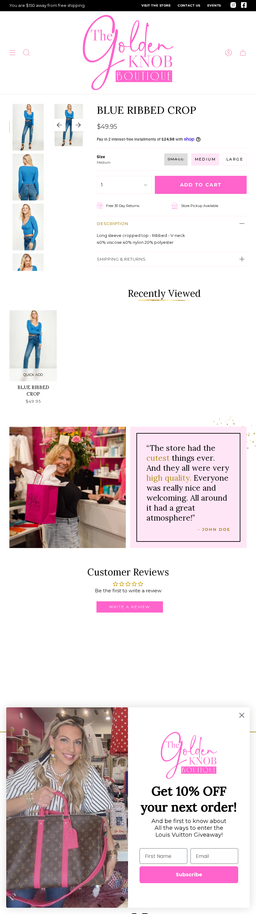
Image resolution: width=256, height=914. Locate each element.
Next (78, 125)
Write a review (129, 606)
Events (214, 5)
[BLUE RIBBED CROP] (33, 345)
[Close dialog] (241, 715)
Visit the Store (156, 5)
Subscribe (189, 874)
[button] (26, 52)
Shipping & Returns (121, 259)
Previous (59, 125)
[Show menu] (12, 52)
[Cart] (243, 52)
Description (113, 223)
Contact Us (189, 5)
